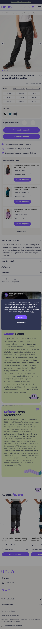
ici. (33, 312)
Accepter (21, 317)
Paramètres (21, 323)
